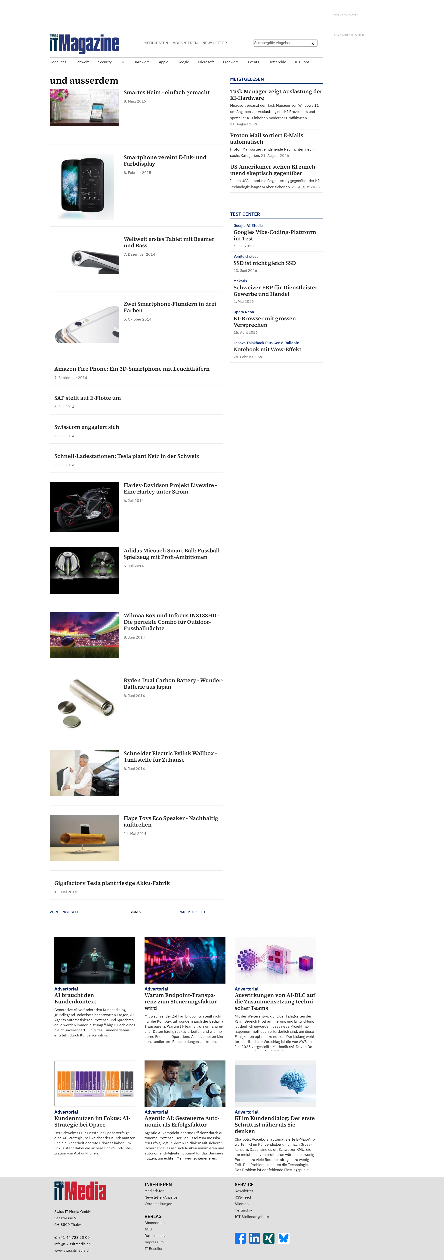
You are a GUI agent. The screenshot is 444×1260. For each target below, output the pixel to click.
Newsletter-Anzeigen (162, 1197)
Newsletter (244, 1190)
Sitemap (242, 1203)
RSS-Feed (243, 1197)
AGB (148, 1229)
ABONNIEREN (185, 42)
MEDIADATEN (156, 42)
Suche (258, 52)
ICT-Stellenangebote (252, 1216)
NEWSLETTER (214, 42)
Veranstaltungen (158, 1203)
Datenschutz (155, 1235)
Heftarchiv (243, 1210)
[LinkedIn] (256, 1242)
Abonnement (155, 1222)
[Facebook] (242, 1242)
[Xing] (270, 1242)
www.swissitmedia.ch (72, 1250)
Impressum (154, 1242)
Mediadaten (154, 1190)
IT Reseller (154, 1248)
